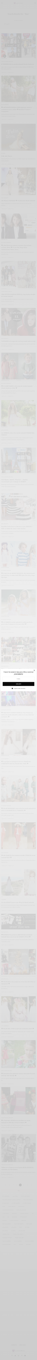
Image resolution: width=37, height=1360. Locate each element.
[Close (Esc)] (34, 671)
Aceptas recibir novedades (19, 688)
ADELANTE (18, 684)
